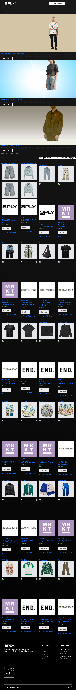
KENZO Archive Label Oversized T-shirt (14, 53)
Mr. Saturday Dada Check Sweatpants (64, 541)
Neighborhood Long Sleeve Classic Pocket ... (66, 383)
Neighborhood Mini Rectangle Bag (46, 382)
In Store (44, 652)
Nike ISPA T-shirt (26, 382)
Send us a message (63, 652)
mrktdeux (61, 222)
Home (2, 153)
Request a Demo (56, 3)
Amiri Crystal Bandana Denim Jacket (28, 220)
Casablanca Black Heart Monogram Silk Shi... (9, 542)
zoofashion (24, 300)
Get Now (6, 229)
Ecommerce (46, 649)
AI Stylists (45, 659)
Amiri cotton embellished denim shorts (8, 220)
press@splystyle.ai (10, 670)
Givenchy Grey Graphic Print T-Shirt (9, 382)
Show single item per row (9, 163)
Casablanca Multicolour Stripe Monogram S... (64, 462)
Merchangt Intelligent (45, 655)
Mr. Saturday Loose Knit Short (46, 541)
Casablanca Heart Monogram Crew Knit (46, 620)
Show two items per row (27, 163)
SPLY (3, 217)
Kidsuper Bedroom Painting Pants (8, 461)
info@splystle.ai (9, 677)
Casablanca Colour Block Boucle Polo (27, 620)
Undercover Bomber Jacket (9, 145)
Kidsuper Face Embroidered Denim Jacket (46, 462)
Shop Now (6, 58)
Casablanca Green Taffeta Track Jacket (28, 541)
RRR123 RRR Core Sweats (8, 620)
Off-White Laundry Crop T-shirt (11, 99)
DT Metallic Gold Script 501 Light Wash (46, 225)
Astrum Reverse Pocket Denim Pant (8, 303)
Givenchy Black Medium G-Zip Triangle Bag (44, 304)
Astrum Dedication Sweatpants (64, 225)
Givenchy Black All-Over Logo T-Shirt (64, 303)
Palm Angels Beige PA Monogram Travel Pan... (65, 621)
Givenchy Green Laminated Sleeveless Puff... (28, 304)
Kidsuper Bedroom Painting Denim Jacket (28, 461)
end (22, 380)
